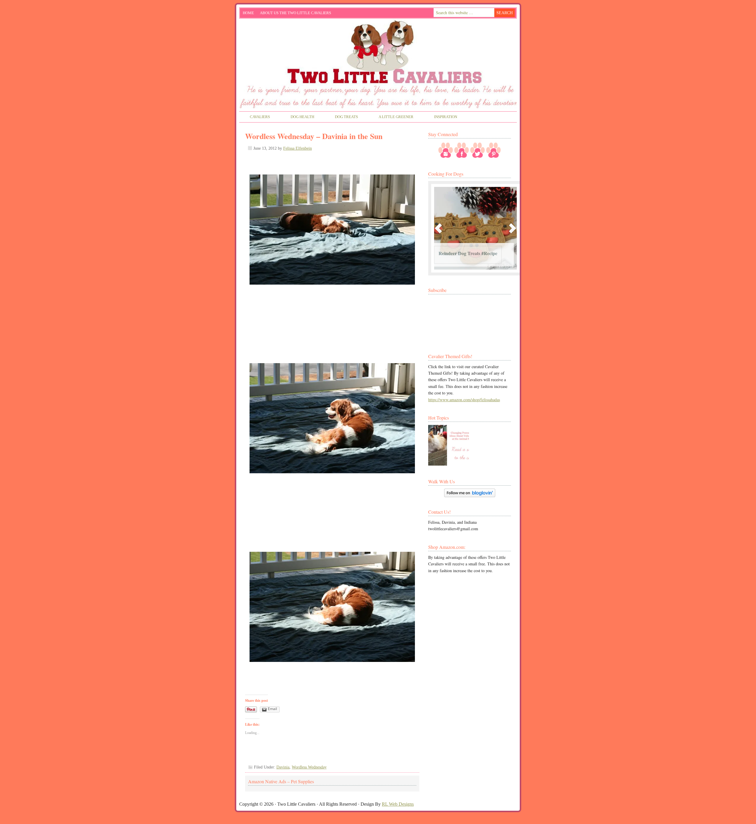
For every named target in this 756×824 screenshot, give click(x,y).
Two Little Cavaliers (378, 41)
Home (248, 13)
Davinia (282, 767)
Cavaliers (254, 117)
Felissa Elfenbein (297, 148)
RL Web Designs (398, 804)
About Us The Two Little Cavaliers (294, 14)
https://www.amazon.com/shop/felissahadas (464, 399)
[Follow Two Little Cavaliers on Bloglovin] (469, 495)
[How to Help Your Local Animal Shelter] (448, 445)
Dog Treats (341, 117)
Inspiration (440, 117)
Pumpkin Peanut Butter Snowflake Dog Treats (463, 250)
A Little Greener (390, 117)
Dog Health (297, 117)
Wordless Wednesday (309, 767)
